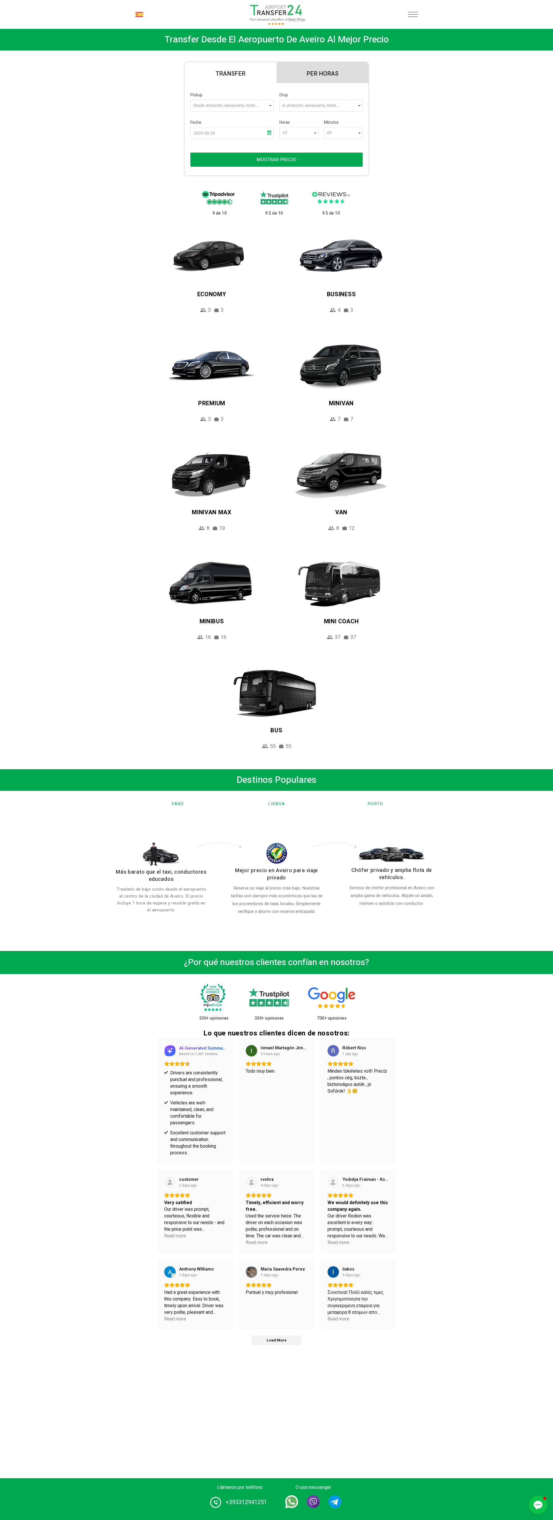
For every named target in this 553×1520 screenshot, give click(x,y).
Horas (284, 122)
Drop (283, 95)
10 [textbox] (284, 133)
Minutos (331, 122)
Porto (375, 804)
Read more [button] (175, 1236)
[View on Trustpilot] (170, 1182)
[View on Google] (251, 1051)
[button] (538, 1505)
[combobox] (232, 106)
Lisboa (276, 804)
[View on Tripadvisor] (333, 1182)
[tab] (230, 72)
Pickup (196, 95)
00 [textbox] (329, 133)
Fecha (195, 122)
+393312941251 (246, 1502)
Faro (178, 804)
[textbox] (232, 106)
